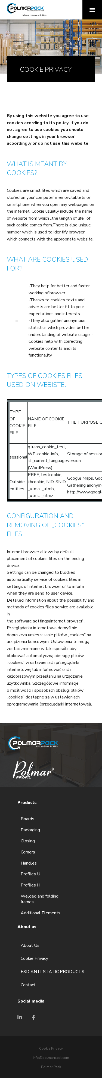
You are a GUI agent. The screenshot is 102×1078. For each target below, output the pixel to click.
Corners (28, 852)
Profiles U (30, 874)
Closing (28, 841)
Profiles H (30, 885)
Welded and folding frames (39, 899)
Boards (27, 819)
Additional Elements (40, 913)
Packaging (30, 830)
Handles (29, 863)
